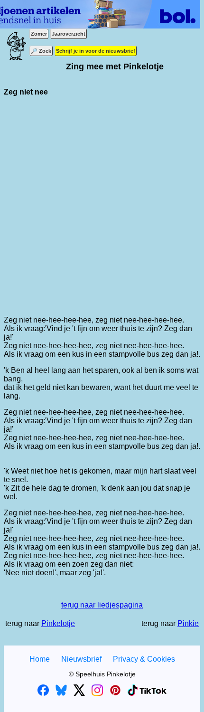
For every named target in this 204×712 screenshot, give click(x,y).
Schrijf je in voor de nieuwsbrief (95, 51)
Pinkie (188, 623)
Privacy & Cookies (144, 659)
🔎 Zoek (41, 51)
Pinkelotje (58, 623)
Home (39, 659)
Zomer (39, 34)
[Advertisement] (102, 206)
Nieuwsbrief (81, 659)
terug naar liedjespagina (102, 605)
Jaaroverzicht (68, 34)
